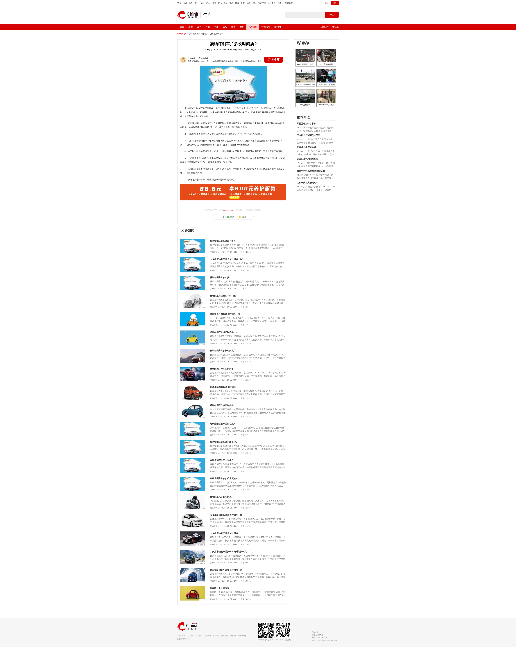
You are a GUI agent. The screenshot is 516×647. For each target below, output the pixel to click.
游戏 (214, 3)
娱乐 (202, 3)
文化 (220, 3)
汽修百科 (253, 27)
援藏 (225, 3)
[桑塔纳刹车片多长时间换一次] (192, 332)
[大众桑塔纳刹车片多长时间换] (192, 533)
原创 (190, 27)
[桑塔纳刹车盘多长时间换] (192, 405)
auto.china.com (228, 210)
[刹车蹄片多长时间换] (192, 588)
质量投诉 (325, 27)
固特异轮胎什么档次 (306, 123)
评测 (208, 27)
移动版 (335, 27)
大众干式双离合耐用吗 (307, 182)
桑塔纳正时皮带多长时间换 (223, 296)
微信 (232, 217)
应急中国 (271, 3)
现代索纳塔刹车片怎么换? (222, 424)
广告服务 (190, 636)
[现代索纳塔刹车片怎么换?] (192, 423)
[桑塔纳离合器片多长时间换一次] (192, 313)
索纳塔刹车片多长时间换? (212, 34)
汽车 (208, 3)
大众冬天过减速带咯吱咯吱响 (311, 171)
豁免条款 (224, 636)
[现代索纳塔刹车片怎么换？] (192, 240)
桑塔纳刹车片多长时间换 (222, 350)
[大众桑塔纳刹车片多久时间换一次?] (192, 259)
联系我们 (199, 636)
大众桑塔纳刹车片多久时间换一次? (227, 259)
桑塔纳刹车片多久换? (220, 277)
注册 (326, 3)
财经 (196, 3)
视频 (216, 27)
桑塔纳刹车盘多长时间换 (222, 405)
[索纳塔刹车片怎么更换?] (192, 460)
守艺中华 (262, 3)
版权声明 (216, 636)
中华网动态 (242, 636)
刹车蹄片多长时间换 (219, 588)
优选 (248, 3)
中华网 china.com (188, 15)
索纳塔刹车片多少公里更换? (223, 478)
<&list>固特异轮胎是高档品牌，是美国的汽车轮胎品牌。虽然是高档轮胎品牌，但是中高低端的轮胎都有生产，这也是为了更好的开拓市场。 (315, 129)
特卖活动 (265, 27)
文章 (199, 27)
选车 (233, 27)
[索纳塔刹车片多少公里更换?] (192, 478)
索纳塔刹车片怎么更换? (221, 460)
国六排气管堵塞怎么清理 (308, 135)
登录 (335, 3)
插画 (231, 3)
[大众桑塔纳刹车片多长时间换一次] (192, 514)
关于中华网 (181, 636)
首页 (179, 3)
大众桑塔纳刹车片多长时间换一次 (226, 515)
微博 (244, 217)
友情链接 (233, 636)
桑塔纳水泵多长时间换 (221, 497)
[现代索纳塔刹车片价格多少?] (192, 441)
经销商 (277, 27)
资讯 (185, 3)
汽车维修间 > (194, 34)
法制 (254, 3)
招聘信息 (207, 636)
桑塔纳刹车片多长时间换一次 (224, 332)
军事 (191, 3)
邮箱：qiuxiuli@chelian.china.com (324, 640)
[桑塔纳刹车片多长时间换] (192, 350)
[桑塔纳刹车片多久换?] (192, 277)
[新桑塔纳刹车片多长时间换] (192, 387)
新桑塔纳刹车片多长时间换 (223, 387)
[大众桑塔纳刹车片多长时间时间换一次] (192, 551)
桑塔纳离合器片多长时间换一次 (225, 314)
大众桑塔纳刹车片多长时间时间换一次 (228, 551)
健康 (237, 3)
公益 (243, 3)
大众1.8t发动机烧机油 (307, 159)
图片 (225, 27)
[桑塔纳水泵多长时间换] (192, 496)
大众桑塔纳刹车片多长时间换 (224, 533)
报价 (242, 27)
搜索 (332, 14)
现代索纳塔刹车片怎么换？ (223, 241)
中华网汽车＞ (183, 34)
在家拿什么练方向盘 (306, 147)
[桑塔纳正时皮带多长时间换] (192, 295)
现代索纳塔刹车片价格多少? (223, 442)
